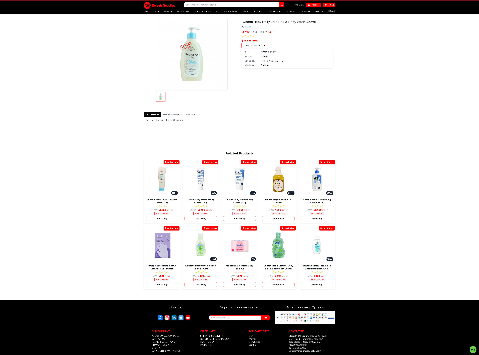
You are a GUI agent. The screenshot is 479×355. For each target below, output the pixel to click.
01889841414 (300, 345)
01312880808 (299, 348)
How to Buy (207, 342)
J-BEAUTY (305, 11)
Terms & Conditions (163, 342)
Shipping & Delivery (211, 336)
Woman (252, 339)
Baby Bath (279, 61)
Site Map (157, 348)
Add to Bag (162, 218)
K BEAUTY (258, 11)
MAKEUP (319, 11)
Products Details (172, 114)
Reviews (190, 114)
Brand (332, 11)
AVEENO (265, 56)
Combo (252, 345)
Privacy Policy (160, 345)
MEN (157, 11)
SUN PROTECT (275, 11)
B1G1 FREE (291, 11)
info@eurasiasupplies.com (308, 351)
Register (315, 5)
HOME (147, 11)
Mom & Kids (254, 342)
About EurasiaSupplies (165, 336)
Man (251, 336)
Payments (206, 345)
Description (152, 114)
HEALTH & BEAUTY (202, 11)
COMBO (245, 11)
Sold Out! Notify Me (255, 45)
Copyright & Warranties (166, 351)
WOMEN (168, 11)
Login (301, 5)
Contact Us (158, 339)
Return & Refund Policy (214, 339)
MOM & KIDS (183, 11)
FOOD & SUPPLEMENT (226, 11)
